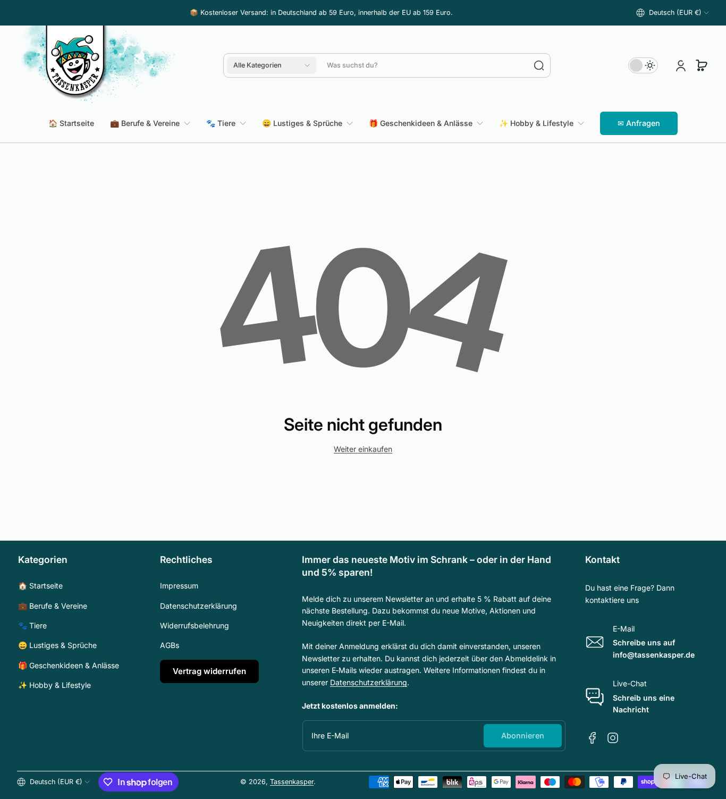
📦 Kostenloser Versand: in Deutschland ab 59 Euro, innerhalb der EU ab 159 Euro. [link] (321, 12)
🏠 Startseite (40, 585)
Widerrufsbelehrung (194, 625)
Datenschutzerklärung (198, 605)
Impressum (179, 585)
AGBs (169, 645)
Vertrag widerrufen (209, 671)
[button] (672, 12)
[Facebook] (592, 737)
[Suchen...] (538, 65)
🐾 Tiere (32, 625)
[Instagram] (612, 737)
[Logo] (96, 65)
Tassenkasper (292, 782)
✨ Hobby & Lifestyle (54, 684)
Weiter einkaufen (363, 448)
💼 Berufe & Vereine (52, 605)
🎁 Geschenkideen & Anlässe (68, 665)
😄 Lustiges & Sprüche (57, 645)
